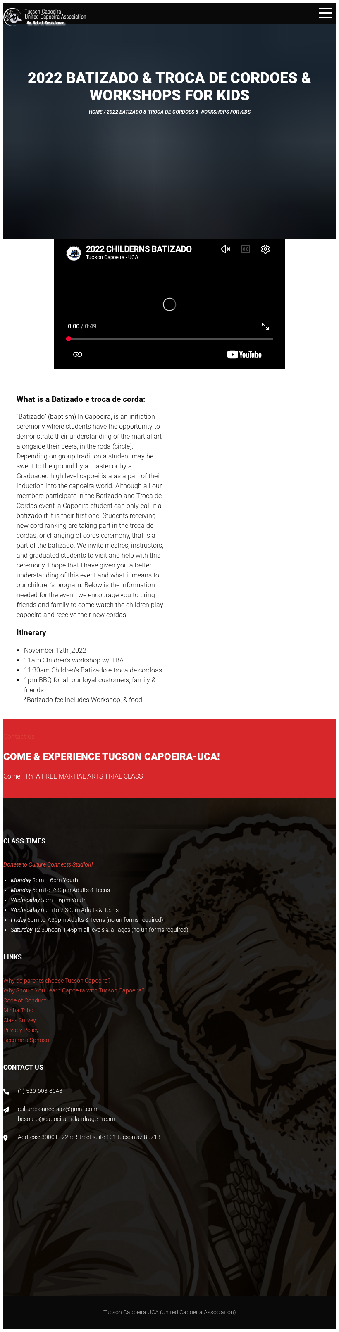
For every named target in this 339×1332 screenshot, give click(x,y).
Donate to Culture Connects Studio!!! (48, 864)
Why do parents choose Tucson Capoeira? (56, 980)
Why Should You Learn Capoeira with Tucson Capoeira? (73, 990)
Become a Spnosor (27, 1040)
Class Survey (19, 1020)
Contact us (19, 737)
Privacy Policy (21, 1030)
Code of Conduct (24, 1000)
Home (96, 112)
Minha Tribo (18, 1010)
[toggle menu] (325, 13)
